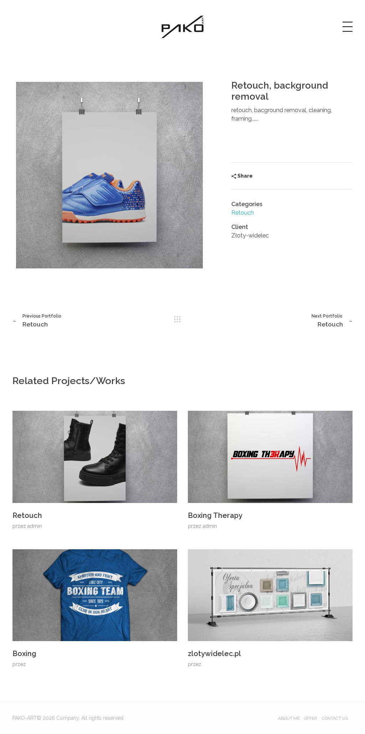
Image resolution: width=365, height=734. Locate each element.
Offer (310, 718)
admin (34, 526)
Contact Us (335, 718)
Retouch (242, 212)
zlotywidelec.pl (214, 653)
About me (289, 718)
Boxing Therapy (215, 515)
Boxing (24, 653)
